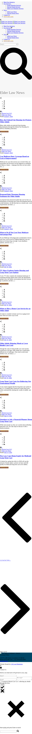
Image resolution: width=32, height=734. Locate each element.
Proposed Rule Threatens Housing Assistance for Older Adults (12, 195)
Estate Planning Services (14, 5)
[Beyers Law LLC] (12, 22)
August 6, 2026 (8, 116)
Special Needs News (13, 13)
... (10, 560)
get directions (4, 661)
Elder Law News (12, 12)
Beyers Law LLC (7, 113)
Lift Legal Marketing (17, 664)
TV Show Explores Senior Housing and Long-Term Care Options (14, 271)
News (5, 10)
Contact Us (7, 15)
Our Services (7, 4)
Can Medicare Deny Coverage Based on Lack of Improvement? (14, 157)
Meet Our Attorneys (9, 2)
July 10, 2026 (8, 267)
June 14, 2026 (8, 416)
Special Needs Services (13, 7)
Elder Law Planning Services (15, 8)
